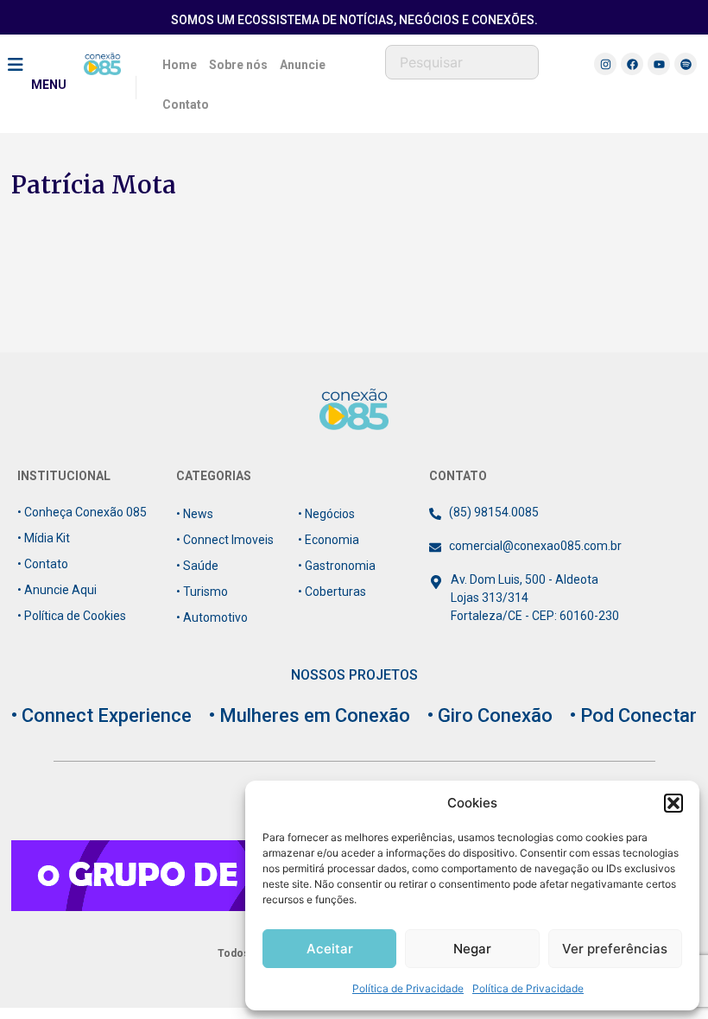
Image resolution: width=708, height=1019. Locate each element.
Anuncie (303, 65)
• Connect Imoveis (225, 540)
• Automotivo (212, 617)
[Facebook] (632, 64)
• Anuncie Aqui (57, 590)
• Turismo (202, 591)
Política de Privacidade (408, 988)
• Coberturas (332, 591)
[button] (673, 803)
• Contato (42, 564)
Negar (472, 948)
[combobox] (462, 62)
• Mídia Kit (43, 538)
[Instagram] (605, 64)
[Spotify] (685, 64)
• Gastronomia (337, 566)
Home (179, 65)
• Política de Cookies (71, 616)
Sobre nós (238, 65)
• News (194, 514)
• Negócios (326, 514)
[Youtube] (659, 64)
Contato (185, 104)
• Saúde (197, 566)
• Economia (328, 540)
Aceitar (330, 948)
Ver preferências (614, 948)
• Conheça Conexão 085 (82, 512)
